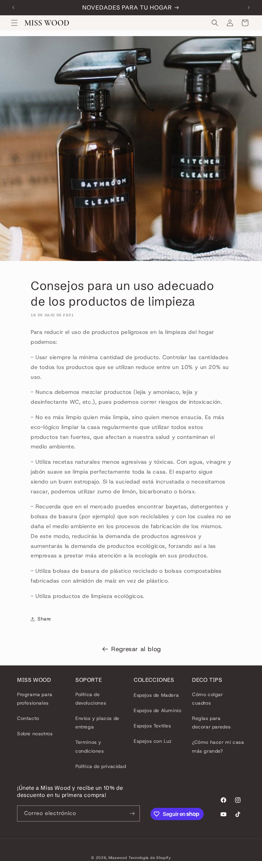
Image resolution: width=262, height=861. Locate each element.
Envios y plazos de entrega (97, 722)
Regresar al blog (136, 649)
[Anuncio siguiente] (248, 7)
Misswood (117, 857)
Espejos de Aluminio (157, 710)
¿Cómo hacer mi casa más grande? (218, 746)
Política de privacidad (100, 766)
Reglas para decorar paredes (211, 722)
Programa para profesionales (35, 698)
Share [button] (44, 619)
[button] (14, 22)
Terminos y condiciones (89, 746)
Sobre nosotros (35, 734)
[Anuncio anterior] (13, 7)
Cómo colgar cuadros (207, 698)
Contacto (28, 718)
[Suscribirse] (132, 813)
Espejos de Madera (156, 695)
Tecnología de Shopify (150, 857)
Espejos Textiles (152, 726)
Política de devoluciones (90, 698)
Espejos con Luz (153, 741)
